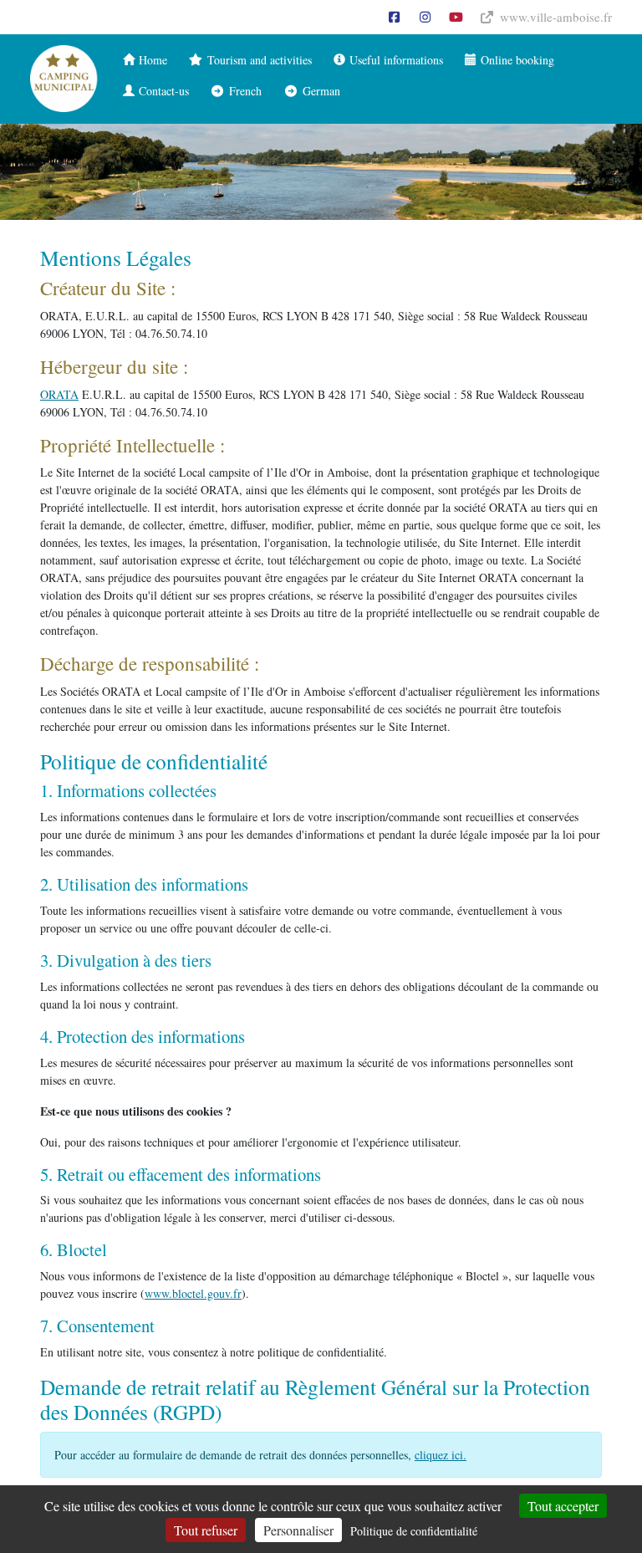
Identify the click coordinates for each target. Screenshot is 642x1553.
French (243, 91)
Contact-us (162, 91)
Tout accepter (563, 1506)
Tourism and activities (257, 60)
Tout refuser (205, 1530)
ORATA (59, 394)
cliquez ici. (440, 1455)
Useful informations (394, 60)
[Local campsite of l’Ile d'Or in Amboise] (64, 79)
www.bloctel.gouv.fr (193, 1293)
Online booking (515, 60)
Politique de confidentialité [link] (413, 1531)
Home (151, 60)
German (319, 91)
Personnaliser (298, 1530)
